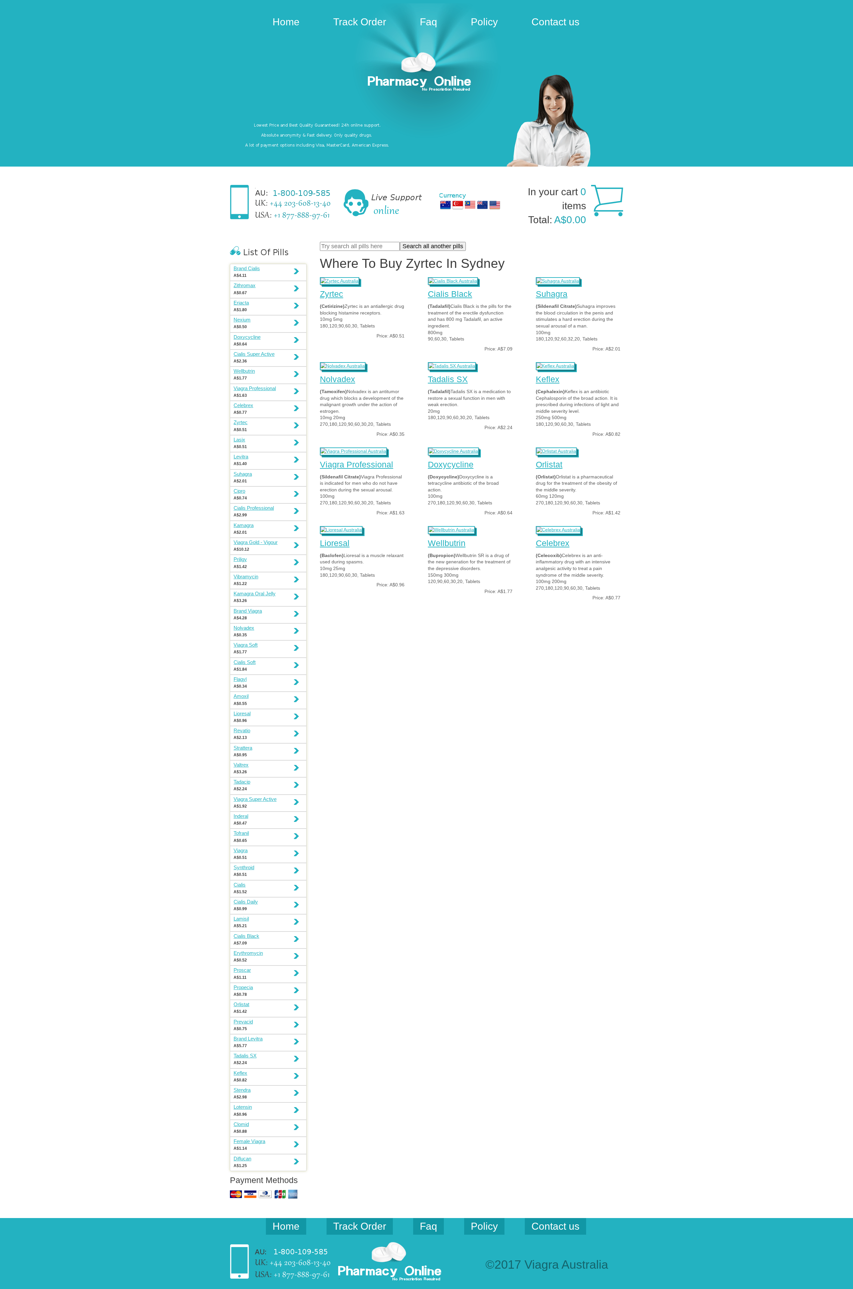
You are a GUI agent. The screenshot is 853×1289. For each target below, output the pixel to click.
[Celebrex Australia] (558, 529)
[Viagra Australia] (426, 72)
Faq (428, 21)
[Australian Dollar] (445, 205)
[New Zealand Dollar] (482, 205)
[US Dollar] (494, 205)
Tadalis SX (448, 379)
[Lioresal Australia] (341, 529)
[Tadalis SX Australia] (452, 365)
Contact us (555, 21)
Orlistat (549, 464)
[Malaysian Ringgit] (470, 205)
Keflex (547, 379)
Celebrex (552, 543)
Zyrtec (331, 294)
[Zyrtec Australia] (339, 280)
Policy (484, 21)
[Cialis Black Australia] (453, 280)
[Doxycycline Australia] (453, 450)
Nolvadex (337, 379)
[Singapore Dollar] (457, 205)
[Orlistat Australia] (556, 450)
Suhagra (551, 294)
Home (286, 21)
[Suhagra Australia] (558, 280)
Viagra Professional (356, 464)
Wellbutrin (446, 543)
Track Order (359, 21)
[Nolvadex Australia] (343, 365)
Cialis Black (450, 294)
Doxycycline (450, 464)
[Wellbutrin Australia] (451, 529)
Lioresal (335, 543)
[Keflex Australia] (555, 365)
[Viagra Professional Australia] (353, 450)
